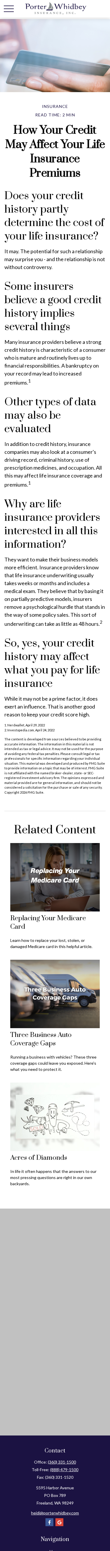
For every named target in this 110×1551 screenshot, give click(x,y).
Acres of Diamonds (38, 1158)
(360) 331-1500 (62, 1461)
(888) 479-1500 (64, 1469)
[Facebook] (49, 1522)
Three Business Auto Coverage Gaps (41, 1039)
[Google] (59, 1522)
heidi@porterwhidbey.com (55, 1512)
